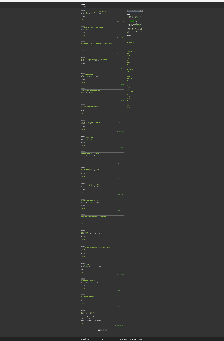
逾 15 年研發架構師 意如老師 (134, 31)
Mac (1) (128, 105)
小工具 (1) (129, 94)
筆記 (130, 29)
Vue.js (135, 25)
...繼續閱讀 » (83, 19)
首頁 (132, 1)
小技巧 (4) (129, 76)
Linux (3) (129, 89)
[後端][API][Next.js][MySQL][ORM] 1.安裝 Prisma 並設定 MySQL (96, 43)
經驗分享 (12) (129, 55)
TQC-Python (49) (130, 42)
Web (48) (129, 44)
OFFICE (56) (129, 40)
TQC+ (130, 23)
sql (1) (128, 98)
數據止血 (136, 28)
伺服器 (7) (129, 67)
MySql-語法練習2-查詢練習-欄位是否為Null (91, 106)
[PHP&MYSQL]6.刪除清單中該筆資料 (90, 153)
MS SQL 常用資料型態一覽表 (88, 312)
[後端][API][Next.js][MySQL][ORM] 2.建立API (92, 27)
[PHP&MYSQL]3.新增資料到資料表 (89, 200)
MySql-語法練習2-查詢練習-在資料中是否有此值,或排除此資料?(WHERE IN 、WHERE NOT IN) (101, 248)
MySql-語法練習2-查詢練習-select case (90, 90)
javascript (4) (129, 78)
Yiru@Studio (86, 4)
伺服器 (122, 131)
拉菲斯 (141, 27)
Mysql (92, 60)
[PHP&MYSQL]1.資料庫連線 (87, 296)
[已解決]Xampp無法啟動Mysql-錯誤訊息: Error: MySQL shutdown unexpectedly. (100, 122)
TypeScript (131, 25)
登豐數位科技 (134, 339)
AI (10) (128, 58)
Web (138, 25)
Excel (133, 16)
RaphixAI (138, 21)
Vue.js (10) (129, 60)
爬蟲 (127, 29)
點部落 (127, 1)
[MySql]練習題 (84, 232)
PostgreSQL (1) (130, 103)
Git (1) (128, 96)
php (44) (128, 46)
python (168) (129, 37)
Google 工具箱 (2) (130, 91)
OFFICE (132, 20)
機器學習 (140, 28)
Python (133, 21)
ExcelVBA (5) (129, 73)
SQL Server (121, 325)
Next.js (92, 13)
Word (128, 27)
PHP (123, 163)
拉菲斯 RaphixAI (130, 28)
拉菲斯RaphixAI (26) (131, 51)
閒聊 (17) (129, 53)
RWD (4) (129, 82)
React (128, 23)
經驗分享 (134, 29)
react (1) (128, 107)
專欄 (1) (128, 100)
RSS (136, 1)
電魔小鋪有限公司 (123, 339)
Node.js (128, 20)
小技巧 (137, 27)
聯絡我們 (88, 339)
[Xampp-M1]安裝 (85, 265)
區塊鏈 (134, 27)
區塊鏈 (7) (129, 64)
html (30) (129, 49)
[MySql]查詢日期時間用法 (87, 75)
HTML (138, 17)
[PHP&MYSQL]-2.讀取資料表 (88, 280)
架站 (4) (128, 80)
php (91, 155)
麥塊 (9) (128, 62)
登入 (141, 1)
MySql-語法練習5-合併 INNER (88, 138)
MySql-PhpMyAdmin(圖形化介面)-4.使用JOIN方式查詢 (94, 59)
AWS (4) (128, 87)
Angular (129, 16)
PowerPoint (128, 21)
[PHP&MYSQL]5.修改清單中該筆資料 (90, 169)
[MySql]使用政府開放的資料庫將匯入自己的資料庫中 (93, 216)
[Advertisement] (134, 117)
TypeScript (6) (130, 69)
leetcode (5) (129, 71)
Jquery (133, 19)
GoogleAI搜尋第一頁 (132, 17)
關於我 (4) (129, 85)
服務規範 (83, 339)
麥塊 (129, 32)
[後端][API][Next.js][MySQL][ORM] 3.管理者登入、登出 (94, 12)
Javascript (129, 19)
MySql (119, 21)
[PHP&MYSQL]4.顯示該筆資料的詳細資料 (91, 185)
